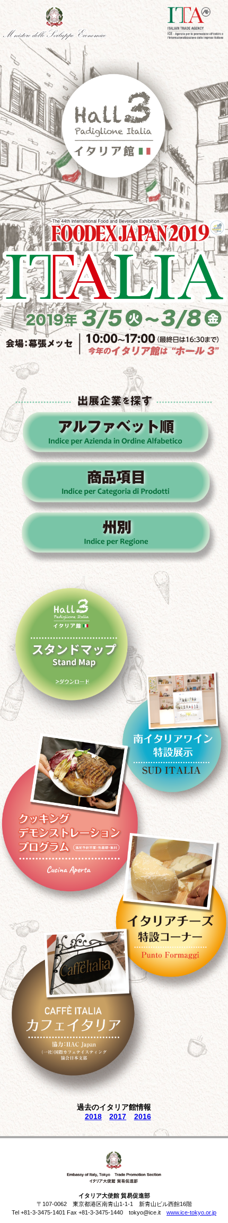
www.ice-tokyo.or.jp (191, 1212)
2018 (93, 1116)
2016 (142, 1116)
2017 (117, 1116)
